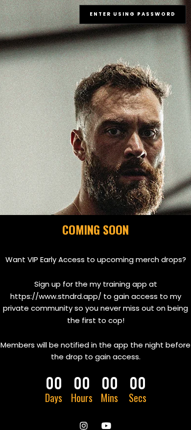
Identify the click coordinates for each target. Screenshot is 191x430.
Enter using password (133, 14)
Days (53, 398)
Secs (137, 398)
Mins (109, 398)
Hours (82, 398)
